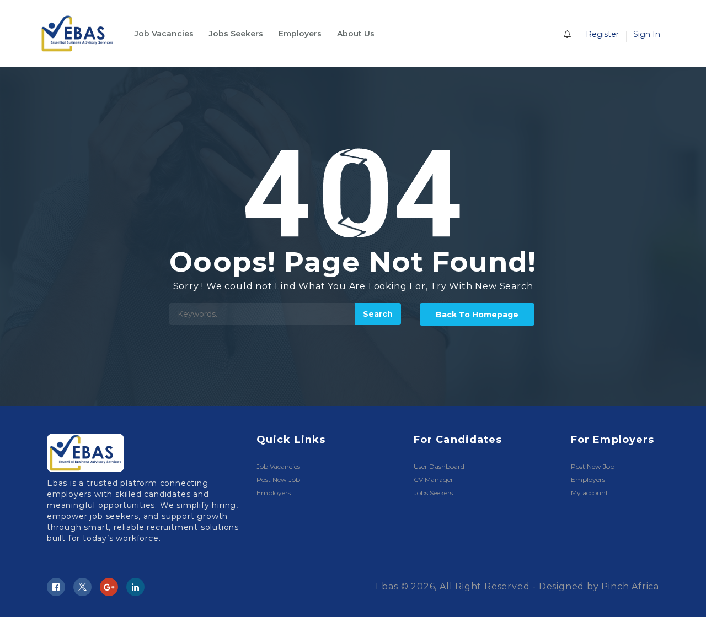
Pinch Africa (630, 586)
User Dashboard (439, 466)
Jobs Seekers (236, 34)
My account (589, 493)
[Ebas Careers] (83, 33)
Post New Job (278, 479)
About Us (356, 34)
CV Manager (433, 479)
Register (602, 34)
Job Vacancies (164, 34)
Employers (300, 34)
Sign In (646, 34)
